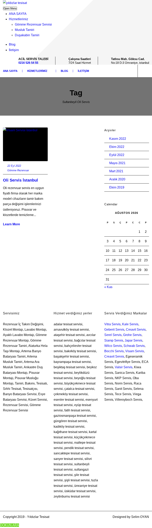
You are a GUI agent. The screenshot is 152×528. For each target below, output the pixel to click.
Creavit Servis (136, 329)
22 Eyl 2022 (14, 165)
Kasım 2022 (117, 138)
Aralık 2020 (117, 179)
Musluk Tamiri (24, 29)
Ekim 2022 (116, 146)
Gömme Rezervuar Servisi (33, 24)
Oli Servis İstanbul (20, 180)
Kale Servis (130, 324)
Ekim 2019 (116, 187)
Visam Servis (134, 351)
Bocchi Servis (114, 351)
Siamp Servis (113, 340)
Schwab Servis (134, 345)
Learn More (11, 224)
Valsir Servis (123, 367)
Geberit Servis (114, 329)
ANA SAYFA (18, 13)
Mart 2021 (116, 171)
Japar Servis (133, 340)
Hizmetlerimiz (18, 19)
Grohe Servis (132, 335)
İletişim (14, 50)
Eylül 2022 (116, 155)
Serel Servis (113, 335)
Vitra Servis (112, 324)
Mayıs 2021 (117, 163)
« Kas (108, 287)
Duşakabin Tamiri (27, 35)
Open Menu (10, 8)
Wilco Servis (113, 345)
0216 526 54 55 (28, 62)
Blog (12, 44)
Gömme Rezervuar (18, 170)
